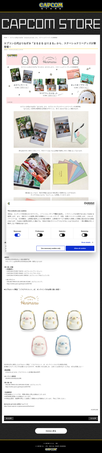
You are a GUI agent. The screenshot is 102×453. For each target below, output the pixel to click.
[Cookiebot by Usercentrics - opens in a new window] (85, 203)
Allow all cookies (80, 248)
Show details (85, 242)
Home (5, 37)
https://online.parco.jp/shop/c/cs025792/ (19, 284)
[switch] (40, 235)
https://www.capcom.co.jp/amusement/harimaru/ (19, 406)
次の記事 (93, 418)
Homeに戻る (51, 431)
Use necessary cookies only (50, 248)
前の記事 (9, 418)
